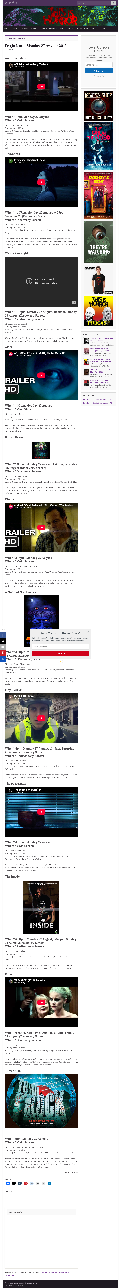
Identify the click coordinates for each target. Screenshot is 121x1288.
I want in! (60, 653)
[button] (60, 633)
